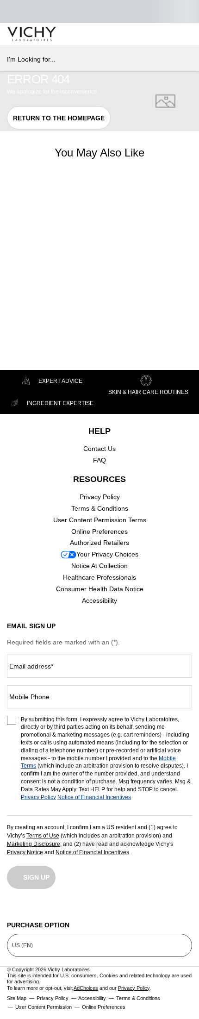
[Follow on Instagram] (13, 908)
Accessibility (99, 600)
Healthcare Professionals (99, 577)
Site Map (16, 998)
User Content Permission (43, 1007)
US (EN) (22, 945)
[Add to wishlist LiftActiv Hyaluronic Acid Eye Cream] (146, 200)
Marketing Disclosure (33, 844)
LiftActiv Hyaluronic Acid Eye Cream (115, 281)
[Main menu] (181, 34)
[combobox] (95, 59)
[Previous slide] (11, 225)
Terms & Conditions (99, 508)
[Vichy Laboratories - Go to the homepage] (31, 34)
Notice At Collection (99, 565)
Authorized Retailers (99, 542)
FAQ (99, 460)
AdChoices (86, 988)
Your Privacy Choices (107, 554)
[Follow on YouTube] (142, 908)
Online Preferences (99, 531)
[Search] (138, 34)
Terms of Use (42, 835)
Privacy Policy (100, 496)
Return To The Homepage (59, 117)
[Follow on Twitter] (99, 908)
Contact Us (99, 448)
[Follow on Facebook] (56, 908)
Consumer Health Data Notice (99, 589)
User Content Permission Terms (99, 520)
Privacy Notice (25, 852)
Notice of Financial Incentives (94, 797)
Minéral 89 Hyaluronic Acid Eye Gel (37, 281)
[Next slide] (71, 225)
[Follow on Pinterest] (185, 908)
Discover (41, 349)
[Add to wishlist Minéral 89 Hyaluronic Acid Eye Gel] (68, 200)
